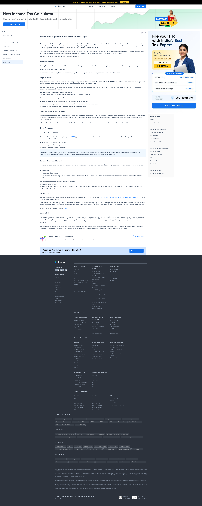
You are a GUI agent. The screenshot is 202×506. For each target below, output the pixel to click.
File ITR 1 (76, 271)
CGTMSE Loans (7, 58)
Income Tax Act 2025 (155, 170)
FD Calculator (95, 328)
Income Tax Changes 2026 (157, 173)
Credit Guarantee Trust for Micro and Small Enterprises (117, 197)
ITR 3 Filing (76, 363)
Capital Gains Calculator (80, 327)
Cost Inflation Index (97, 354)
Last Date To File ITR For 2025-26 (159, 145)
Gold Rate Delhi (78, 403)
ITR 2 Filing (153, 119)
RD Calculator (95, 331)
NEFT (93, 384)
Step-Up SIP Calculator (98, 326)
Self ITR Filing (77, 269)
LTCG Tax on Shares (97, 358)
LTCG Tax (94, 347)
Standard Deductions (79, 384)
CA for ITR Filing (96, 271)
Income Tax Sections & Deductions (159, 148)
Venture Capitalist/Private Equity (11, 42)
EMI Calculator (95, 324)
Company (112, 6)
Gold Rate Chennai (79, 401)
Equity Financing (7, 35)
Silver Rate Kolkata (97, 407)
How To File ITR (154, 135)
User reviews (58, 294)
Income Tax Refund (155, 151)
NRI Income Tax (114, 357)
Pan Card (94, 375)
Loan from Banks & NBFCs (10, 50)
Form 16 (76, 367)
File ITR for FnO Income (80, 286)
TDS (151, 157)
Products (91, 6)
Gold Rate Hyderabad (79, 405)
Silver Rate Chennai (97, 401)
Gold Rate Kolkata (78, 407)
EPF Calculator (113, 328)
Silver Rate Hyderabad (98, 405)
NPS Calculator (114, 333)
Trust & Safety (58, 305)
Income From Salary (115, 347)
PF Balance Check (155, 160)
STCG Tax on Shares (97, 356)
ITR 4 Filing (76, 365)
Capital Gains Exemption (98, 351)
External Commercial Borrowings (11, 54)
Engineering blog (59, 296)
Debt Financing (7, 46)
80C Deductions (78, 375)
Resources (102, 6)
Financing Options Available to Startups (75, 33)
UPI (92, 382)
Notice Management (115, 269)
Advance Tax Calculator (80, 322)
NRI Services (113, 280)
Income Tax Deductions (80, 378)
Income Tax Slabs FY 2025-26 (158, 129)
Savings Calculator (97, 333)
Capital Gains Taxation (116, 276)
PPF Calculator (113, 324)
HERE (65, 208)
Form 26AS (153, 164)
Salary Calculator (78, 329)
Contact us (58, 287)
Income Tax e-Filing (155, 123)
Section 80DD (77, 386)
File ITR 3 (76, 276)
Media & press (58, 291)
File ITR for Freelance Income (81, 289)
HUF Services (113, 271)
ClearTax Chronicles (60, 302)
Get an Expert (139, 236)
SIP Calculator (95, 322)
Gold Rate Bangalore (79, 398)
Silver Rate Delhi (96, 403)
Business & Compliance (50, 33)
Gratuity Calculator (115, 326)
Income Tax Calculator (156, 126)
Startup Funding (60, 33)
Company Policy (59, 498)
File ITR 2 (76, 273)
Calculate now (14, 24)
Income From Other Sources (117, 345)
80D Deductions (78, 380)
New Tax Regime (154, 138)
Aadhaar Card (95, 378)
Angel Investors (7, 39)
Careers (57, 289)
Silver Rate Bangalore (97, 398)
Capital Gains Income (156, 154)
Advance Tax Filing (114, 273)
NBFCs (73, 137)
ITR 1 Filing (76, 358)
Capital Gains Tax (96, 345)
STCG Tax (94, 349)
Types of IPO (113, 403)
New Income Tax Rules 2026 (157, 167)
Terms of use (69, 498)
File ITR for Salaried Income (81, 280)
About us (57, 285)
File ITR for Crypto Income (80, 291)
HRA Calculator (78, 324)
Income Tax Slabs (78, 345)
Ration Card (95, 380)
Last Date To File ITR (79, 349)
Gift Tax (112, 360)
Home (41, 33)
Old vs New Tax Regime (156, 132)
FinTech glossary (59, 300)
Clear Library (58, 298)
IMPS (93, 386)
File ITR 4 (76, 278)
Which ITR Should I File (156, 141)
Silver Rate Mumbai (97, 409)
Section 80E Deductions (80, 382)
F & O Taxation (113, 278)
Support (57, 277)
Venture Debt (6, 62)
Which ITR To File (78, 351)
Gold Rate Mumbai (79, 409)
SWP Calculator (114, 331)
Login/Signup (141, 6)
